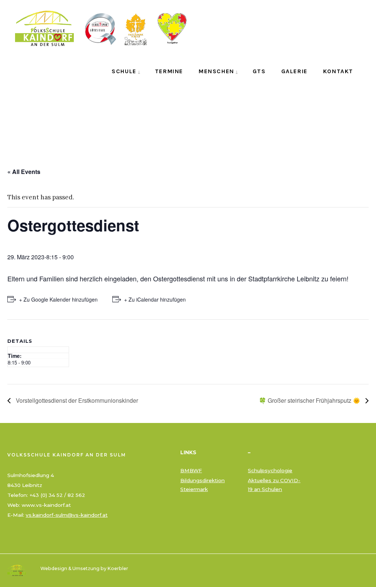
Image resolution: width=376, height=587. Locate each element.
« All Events (23, 171)
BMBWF (191, 470)
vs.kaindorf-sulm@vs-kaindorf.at (67, 515)
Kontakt (338, 71)
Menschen (216, 71)
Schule (124, 71)
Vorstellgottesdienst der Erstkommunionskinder (76, 400)
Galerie (294, 71)
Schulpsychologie (270, 470)
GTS (259, 71)
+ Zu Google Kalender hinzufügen (58, 299)
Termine (169, 71)
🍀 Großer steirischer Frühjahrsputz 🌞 (310, 400)
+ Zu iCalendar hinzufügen (155, 299)
